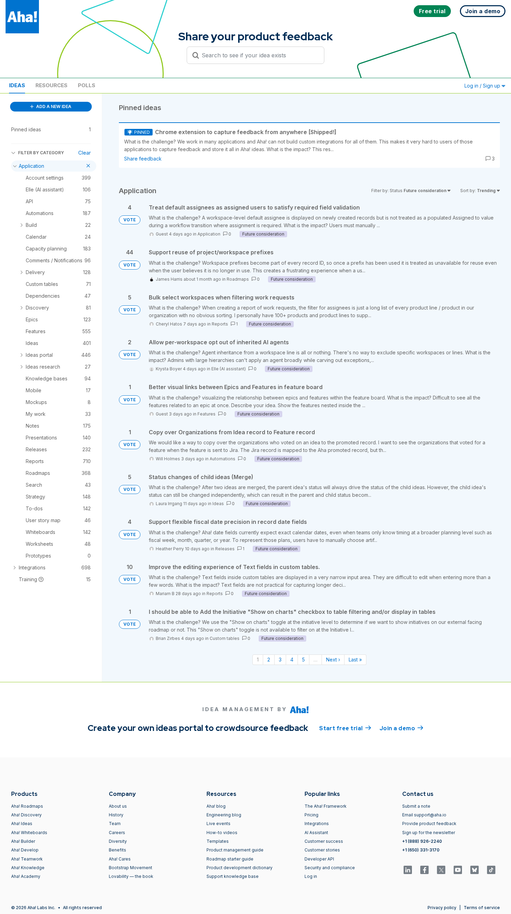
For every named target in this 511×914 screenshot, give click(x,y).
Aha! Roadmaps (27, 806)
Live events (218, 823)
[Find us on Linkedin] (407, 869)
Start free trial (345, 728)
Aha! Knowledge (27, 867)
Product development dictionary (239, 867)
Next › (333, 659)
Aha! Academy (25, 876)
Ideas (17, 85)
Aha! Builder (23, 841)
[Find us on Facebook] (424, 869)
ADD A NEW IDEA (53, 106)
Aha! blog (216, 806)
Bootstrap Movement (130, 867)
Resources (51, 85)
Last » (355, 659)
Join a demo (401, 728)
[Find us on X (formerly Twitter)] (441, 869)
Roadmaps (238, 279)
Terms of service (482, 907)
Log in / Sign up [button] (483, 86)
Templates (217, 841)
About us (118, 806)
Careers (117, 832)
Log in (311, 876)
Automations (222, 458)
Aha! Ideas (21, 823)
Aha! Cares (120, 859)
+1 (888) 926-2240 (422, 841)
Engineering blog (223, 814)
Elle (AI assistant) (228, 368)
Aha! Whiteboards (29, 832)
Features (206, 414)
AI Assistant (316, 832)
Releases (225, 548)
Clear (84, 152)
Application (208, 234)
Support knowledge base (232, 876)
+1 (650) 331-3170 (420, 850)
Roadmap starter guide (229, 859)
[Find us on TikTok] (491, 869)
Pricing (311, 814)
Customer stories (322, 850)
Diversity (118, 841)
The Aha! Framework (326, 806)
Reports (220, 324)
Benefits (117, 850)
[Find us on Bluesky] (474, 869)
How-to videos (221, 832)
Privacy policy (442, 907)
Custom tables (225, 638)
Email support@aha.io (424, 814)
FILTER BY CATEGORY (41, 152)
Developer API (319, 859)
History (116, 814)
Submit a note (416, 806)
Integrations (317, 823)
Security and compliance (330, 867)
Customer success (324, 841)
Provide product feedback (429, 823)
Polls (86, 85)
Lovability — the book (131, 876)
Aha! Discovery (26, 814)
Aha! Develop (25, 850)
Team (115, 823)
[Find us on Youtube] (457, 869)
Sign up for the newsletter (428, 832)
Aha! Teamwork (27, 859)
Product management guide (234, 850)
